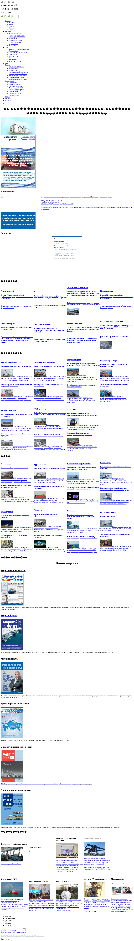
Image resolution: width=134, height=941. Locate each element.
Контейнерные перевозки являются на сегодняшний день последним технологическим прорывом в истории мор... (115, 378)
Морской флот (13, 68)
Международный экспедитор (18, 72)
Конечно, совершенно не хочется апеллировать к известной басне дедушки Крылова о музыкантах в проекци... (49, 398)
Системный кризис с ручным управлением (49, 468)
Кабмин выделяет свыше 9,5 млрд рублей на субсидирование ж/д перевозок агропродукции (83, 303)
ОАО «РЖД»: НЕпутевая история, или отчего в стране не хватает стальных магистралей (50, 413)
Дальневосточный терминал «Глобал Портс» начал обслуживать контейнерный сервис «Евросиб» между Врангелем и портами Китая (17, 339)
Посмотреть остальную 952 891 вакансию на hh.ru (65, 258)
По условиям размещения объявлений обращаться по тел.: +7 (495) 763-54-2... (97, 868)
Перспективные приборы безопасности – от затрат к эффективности (16, 385)
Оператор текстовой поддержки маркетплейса (65, 246)
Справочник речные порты (18, 79)
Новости (7, 21)
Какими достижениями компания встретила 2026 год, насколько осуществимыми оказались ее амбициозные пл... (50, 447)
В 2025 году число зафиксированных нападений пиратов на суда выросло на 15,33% (81, 516)
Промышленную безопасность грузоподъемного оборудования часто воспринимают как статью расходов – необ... (17, 398)
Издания (11, 22)
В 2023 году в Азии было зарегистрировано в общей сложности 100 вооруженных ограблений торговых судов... (82, 550)
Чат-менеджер (59, 241)
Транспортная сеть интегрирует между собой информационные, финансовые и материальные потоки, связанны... (82, 447)
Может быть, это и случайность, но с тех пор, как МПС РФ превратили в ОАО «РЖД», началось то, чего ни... (49, 427)
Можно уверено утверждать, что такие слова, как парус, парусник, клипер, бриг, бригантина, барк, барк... (115, 528)
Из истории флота (15, 61)
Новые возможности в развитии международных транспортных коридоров (82, 414)
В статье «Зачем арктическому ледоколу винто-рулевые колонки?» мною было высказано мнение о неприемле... (17, 529)
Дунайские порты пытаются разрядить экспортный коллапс (81, 386)
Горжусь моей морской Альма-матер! (14, 468)
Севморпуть (13, 54)
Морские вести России (16, 67)
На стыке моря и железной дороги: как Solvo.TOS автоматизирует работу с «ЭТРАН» (83, 364)
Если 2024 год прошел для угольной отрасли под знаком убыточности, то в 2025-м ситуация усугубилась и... (50, 480)
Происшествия (106, 291)
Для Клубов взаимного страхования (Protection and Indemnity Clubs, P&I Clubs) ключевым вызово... (83, 501)
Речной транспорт (15, 42)
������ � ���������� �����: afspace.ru (22, 936)
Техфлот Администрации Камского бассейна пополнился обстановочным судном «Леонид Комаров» (83, 329)
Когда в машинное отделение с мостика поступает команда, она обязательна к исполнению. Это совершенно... (50, 378)
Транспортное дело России (18, 74)
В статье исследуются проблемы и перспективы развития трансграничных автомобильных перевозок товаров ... (48, 528)
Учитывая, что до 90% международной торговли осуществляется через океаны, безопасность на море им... (83, 481)
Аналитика (8, 31)
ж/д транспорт (13, 44)
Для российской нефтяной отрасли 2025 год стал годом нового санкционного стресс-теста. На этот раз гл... (49, 500)
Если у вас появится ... (91, 911)
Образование (6, 464)
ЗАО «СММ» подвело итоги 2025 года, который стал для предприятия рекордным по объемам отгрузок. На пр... (16, 378)
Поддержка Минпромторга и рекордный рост (17, 366)
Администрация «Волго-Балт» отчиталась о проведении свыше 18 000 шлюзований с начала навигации (82, 340)
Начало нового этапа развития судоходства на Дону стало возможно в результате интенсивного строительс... (17, 447)
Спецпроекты (9, 81)
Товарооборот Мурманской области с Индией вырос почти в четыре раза (50, 306)
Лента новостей (7, 291)
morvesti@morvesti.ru (52, 202)
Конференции (13, 82)
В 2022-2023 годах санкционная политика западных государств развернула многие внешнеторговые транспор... (50, 549)
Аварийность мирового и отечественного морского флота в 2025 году (81, 468)
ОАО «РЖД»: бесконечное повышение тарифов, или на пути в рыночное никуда (48, 435)
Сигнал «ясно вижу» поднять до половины (49, 366)
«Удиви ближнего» (15, 93)
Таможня (12, 58)
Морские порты (14, 38)
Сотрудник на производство (64, 253)
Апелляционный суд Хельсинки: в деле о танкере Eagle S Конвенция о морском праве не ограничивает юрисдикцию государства (83, 293)
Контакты (12, 28)
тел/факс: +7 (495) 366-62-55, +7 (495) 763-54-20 (57, 204)
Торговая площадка (15, 86)
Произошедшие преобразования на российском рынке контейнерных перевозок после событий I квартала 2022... (114, 398)
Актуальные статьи (15, 33)
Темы (6, 47)
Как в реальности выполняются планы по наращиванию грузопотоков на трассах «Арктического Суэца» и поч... (116, 481)
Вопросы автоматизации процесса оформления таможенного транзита (46, 515)
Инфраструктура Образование (19, 49)
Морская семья (14, 95)
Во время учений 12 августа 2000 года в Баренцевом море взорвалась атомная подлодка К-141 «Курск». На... (115, 548)
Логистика (12, 45)
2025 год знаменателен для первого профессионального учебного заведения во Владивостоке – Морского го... (16, 480)
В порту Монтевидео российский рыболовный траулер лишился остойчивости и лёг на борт (17, 296)
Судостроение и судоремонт (112, 321)
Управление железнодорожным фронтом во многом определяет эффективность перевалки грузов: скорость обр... (82, 378)
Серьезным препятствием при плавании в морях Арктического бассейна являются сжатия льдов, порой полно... (116, 502)
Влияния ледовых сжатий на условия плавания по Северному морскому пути (114, 489)
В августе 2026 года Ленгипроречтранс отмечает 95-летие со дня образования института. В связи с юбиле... (16, 428)
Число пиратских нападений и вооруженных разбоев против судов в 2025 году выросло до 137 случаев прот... (83, 530)
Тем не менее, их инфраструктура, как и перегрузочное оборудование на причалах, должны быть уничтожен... (81, 399)
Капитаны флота (14, 84)
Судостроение (13, 56)
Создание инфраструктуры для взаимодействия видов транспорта (79, 434)
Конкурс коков (13, 91)
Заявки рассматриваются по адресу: (53, 200)
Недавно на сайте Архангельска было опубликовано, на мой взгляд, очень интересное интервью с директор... (17, 499)
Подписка (12, 24)
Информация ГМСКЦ (16, 88)
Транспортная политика (17, 37)
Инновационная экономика (18, 75)
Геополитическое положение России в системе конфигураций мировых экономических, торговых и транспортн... (82, 427)
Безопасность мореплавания (18, 52)
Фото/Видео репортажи (16, 90)
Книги (11, 30)
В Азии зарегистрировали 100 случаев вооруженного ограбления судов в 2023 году (82, 537)
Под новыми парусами (108, 516)
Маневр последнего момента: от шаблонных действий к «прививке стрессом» (83, 488)
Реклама (11, 26)
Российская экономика (16, 35)
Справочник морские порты (18, 77)
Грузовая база (13, 51)
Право (7, 63)
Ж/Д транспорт (40, 409)
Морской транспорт (15, 40)
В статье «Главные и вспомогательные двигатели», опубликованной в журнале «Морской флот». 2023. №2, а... (17, 549)
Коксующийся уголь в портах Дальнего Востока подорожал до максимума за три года (50, 297)
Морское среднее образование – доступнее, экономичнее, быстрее (16, 486)
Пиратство (12, 60)
